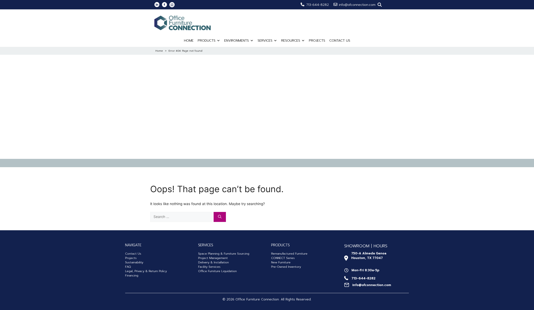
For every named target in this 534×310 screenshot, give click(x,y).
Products (206, 40)
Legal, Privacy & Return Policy (146, 271)
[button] (380, 5)
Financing (131, 275)
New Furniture (281, 262)
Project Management (213, 258)
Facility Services (209, 267)
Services (265, 40)
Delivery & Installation (213, 262)
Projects (317, 40)
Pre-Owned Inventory (286, 267)
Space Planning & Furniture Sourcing (223, 253)
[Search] (220, 217)
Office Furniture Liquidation (217, 271)
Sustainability (134, 262)
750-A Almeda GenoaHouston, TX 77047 (368, 255)
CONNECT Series (283, 258)
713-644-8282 (317, 4)
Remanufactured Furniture (289, 253)
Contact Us (339, 40)
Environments (236, 40)
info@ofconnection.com (357, 4)
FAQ (128, 267)
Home (189, 40)
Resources (290, 40)
